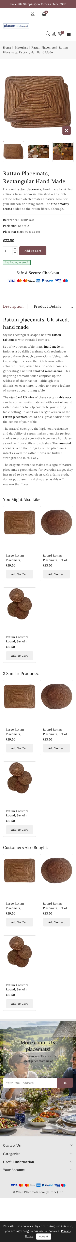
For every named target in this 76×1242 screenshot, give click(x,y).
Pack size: (10, 226)
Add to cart (33, 251)
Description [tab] (13, 306)
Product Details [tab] (47, 306)
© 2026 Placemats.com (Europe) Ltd (38, 1192)
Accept (43, 1236)
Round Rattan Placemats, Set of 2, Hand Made (55, 560)
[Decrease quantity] (15, 253)
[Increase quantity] (15, 248)
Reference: (11, 220)
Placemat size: (13, 231)
